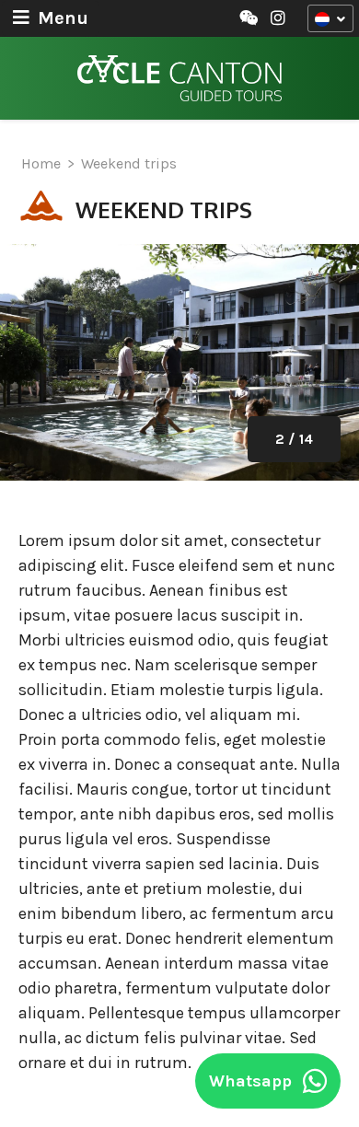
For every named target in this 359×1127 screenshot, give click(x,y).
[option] (179, 362)
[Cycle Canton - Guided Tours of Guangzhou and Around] (179, 78)
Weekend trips (129, 163)
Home (41, 163)
